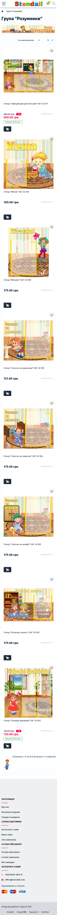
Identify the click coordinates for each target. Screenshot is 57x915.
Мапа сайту (6, 835)
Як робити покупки (10, 812)
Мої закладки (7, 862)
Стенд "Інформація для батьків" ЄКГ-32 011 (26, 103)
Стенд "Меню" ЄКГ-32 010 (16, 192)
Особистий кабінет (10, 852)
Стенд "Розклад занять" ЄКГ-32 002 (21, 632)
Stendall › (11, 912)
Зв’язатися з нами (10, 829)
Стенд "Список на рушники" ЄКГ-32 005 (24, 368)
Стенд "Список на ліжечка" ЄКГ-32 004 (23, 456)
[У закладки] (51, 51)
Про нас (5, 807)
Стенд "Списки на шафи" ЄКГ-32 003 (22, 544)
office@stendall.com (14, 880)
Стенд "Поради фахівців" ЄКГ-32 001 (22, 720)
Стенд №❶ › (22, 912)
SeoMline (45, 912)
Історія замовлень (10, 857)
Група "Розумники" (14, 11)
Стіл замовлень (8, 840)
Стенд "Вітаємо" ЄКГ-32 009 (17, 280)
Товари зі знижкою (10, 817)
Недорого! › (34, 912)
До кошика (7, 129)
